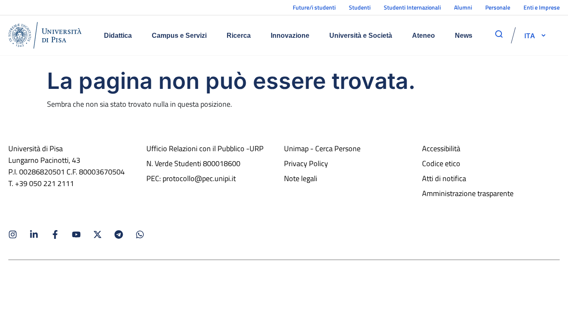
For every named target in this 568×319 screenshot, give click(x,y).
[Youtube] (76, 234)
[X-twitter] (97, 234)
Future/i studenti (314, 7)
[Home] (44, 35)
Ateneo (423, 35)
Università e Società (360, 35)
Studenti (359, 7)
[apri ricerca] (499, 34)
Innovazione (290, 35)
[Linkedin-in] (34, 234)
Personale (497, 7)
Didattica (118, 35)
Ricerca (239, 35)
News (463, 35)
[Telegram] (118, 234)
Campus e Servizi (179, 35)
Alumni (463, 7)
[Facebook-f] (55, 234)
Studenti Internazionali (412, 7)
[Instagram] (12, 234)
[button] (530, 35)
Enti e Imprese (542, 7)
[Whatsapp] (140, 234)
